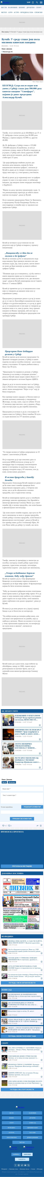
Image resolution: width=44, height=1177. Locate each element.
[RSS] (28, 1165)
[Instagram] (18, 1165)
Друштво (31, 7)
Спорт (38, 7)
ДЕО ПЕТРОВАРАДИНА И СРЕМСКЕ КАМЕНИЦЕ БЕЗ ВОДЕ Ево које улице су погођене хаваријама (22, 1004)
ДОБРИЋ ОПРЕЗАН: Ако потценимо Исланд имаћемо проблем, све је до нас (22, 1074)
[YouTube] (25, 1165)
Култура (11, 1132)
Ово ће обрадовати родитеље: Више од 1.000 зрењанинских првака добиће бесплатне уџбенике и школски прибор (22, 951)
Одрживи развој (32, 1127)
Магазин (32, 1132)
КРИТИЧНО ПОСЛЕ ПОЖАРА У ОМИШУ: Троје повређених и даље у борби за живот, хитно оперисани (22, 734)
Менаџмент (4, 1169)
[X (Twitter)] (22, 1165)
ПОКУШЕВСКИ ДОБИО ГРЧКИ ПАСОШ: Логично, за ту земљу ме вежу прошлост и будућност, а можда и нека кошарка (22, 1058)
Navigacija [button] (41, 2)
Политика (12, 782)
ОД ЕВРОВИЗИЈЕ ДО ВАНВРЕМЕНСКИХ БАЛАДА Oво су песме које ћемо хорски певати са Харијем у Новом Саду (22, 996)
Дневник (9, 49)
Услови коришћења (7, 807)
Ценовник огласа (13, 1169)
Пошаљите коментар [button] (32, 807)
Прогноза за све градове (22, 866)
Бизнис (22, 7)
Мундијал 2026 (26, 12)
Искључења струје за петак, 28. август (22, 1013)
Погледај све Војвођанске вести (22, 983)
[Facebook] (15, 1165)
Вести (4, 7)
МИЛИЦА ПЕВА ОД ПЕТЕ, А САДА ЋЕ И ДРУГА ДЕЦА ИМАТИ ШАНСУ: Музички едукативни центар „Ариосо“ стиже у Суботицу (22, 943)
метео (4, 12)
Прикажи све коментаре (22, 819)
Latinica (16, 1154)
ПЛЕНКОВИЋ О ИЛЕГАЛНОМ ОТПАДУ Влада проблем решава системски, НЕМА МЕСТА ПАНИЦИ (22, 720)
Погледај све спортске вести (22, 1089)
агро (10, 12)
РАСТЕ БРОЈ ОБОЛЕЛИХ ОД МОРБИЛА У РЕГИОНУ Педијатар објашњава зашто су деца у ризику (22, 762)
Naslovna (22, 1159)
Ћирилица (27, 1154)
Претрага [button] (37, 2)
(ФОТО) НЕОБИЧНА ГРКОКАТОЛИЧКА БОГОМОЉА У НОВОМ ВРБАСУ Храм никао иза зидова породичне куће (22, 748)
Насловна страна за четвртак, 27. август (22, 903)
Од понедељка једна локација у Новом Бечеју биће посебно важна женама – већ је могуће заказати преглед (22, 976)
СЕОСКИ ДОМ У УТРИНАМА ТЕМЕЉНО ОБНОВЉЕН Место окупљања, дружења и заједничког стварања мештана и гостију (22, 959)
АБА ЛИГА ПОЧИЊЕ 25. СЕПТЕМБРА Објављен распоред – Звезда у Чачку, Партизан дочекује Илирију (22, 1049)
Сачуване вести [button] (33, 2)
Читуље (22, 1142)
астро (16, 12)
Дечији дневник (32, 1137)
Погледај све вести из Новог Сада (22, 1036)
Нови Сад (32, 1123)
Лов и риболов (11, 1137)
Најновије (12, 7)
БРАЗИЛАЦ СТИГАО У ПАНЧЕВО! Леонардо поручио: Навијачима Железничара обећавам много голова (22, 1066)
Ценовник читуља (24, 1169)
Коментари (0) (8, 52)
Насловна (5, 32)
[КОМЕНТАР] (9, 825)
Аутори (33, 1169)
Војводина (11, 1127)
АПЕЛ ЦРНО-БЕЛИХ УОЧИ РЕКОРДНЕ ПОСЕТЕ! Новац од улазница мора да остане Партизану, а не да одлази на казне (22, 1083)
